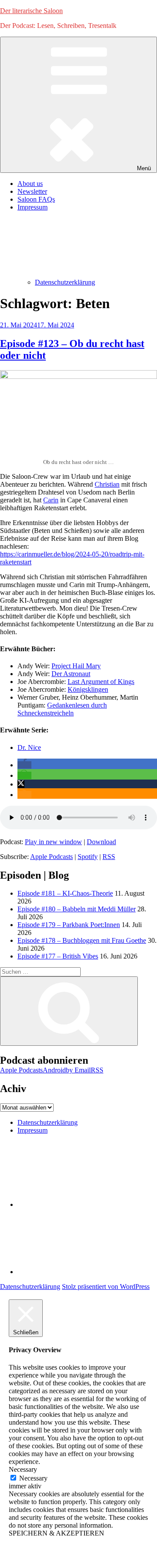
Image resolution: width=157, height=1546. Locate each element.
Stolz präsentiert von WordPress (106, 1286)
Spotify (88, 856)
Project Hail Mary (76, 666)
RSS (108, 856)
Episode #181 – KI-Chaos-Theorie (65, 893)
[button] (24, 765)
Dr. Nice (29, 747)
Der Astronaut (70, 673)
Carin (50, 500)
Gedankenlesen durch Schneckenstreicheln (62, 709)
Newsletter (32, 191)
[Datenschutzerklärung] (82, 1204)
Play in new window (53, 841)
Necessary (33, 1478)
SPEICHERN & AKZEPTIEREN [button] (56, 1533)
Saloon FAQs (36, 199)
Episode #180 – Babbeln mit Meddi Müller (76, 909)
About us (30, 183)
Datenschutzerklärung (65, 282)
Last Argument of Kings (101, 681)
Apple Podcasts (51, 856)
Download (101, 841)
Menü (144, 168)
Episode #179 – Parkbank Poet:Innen (68, 924)
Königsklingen (88, 689)
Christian (107, 484)
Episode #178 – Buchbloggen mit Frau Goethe (81, 940)
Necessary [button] (23, 1469)
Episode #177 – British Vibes (57, 956)
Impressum (32, 1130)
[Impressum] (82, 1271)
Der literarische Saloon (31, 10)
